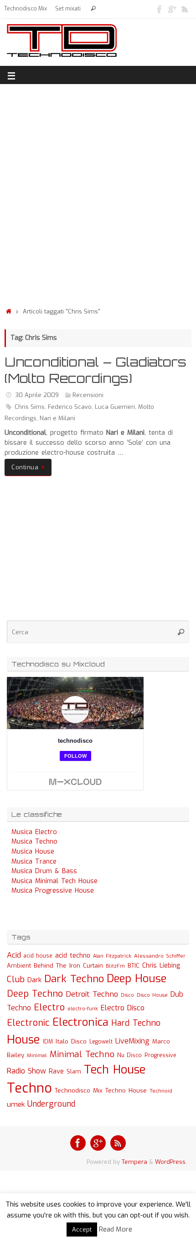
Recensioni (87, 395)
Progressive (160, 1055)
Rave (56, 1071)
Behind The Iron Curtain (68, 965)
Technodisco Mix (25, 8)
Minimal (37, 1055)
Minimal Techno (82, 1054)
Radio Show (26, 1071)
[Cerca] (93, 9)
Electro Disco (122, 1008)
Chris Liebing (161, 965)
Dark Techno (74, 978)
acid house (38, 955)
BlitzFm (115, 966)
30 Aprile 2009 (37, 395)
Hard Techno (135, 1023)
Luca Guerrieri (115, 407)
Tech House (114, 1069)
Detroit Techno (92, 994)
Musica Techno (34, 841)
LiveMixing (132, 1041)
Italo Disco (71, 1041)
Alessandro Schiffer (160, 955)
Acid (14, 955)
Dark (34, 979)
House (23, 1039)
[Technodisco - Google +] (172, 8)
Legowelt (101, 1041)
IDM (48, 1041)
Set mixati (68, 8)
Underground (51, 1104)
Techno (29, 1088)
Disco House (152, 995)
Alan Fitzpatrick (112, 956)
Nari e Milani (57, 418)
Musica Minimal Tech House (54, 881)
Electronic (28, 1023)
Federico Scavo (70, 407)
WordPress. (171, 1162)
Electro (49, 1007)
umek (16, 1104)
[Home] (9, 311)
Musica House (32, 851)
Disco (127, 995)
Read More (115, 1229)
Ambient (19, 965)
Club (16, 979)
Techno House (126, 1090)
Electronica (80, 1022)
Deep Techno (35, 994)
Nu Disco (129, 1055)
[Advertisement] (98, 193)
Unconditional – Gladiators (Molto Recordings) (95, 370)
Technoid (161, 1091)
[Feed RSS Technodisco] (185, 8)
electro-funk (82, 1008)
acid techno (72, 955)
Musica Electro (34, 832)
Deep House (136, 978)
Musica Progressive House (52, 890)
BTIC (133, 965)
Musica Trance (34, 861)
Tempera (134, 1162)
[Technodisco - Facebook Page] (159, 8)
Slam (74, 1071)
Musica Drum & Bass (44, 871)
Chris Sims (30, 407)
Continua (24, 467)
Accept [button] (82, 1229)
